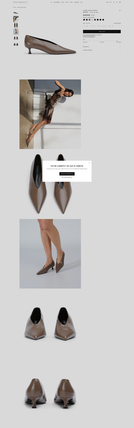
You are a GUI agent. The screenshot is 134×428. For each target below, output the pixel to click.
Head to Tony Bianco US (67, 173)
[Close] (89, 163)
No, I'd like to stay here (67, 177)
